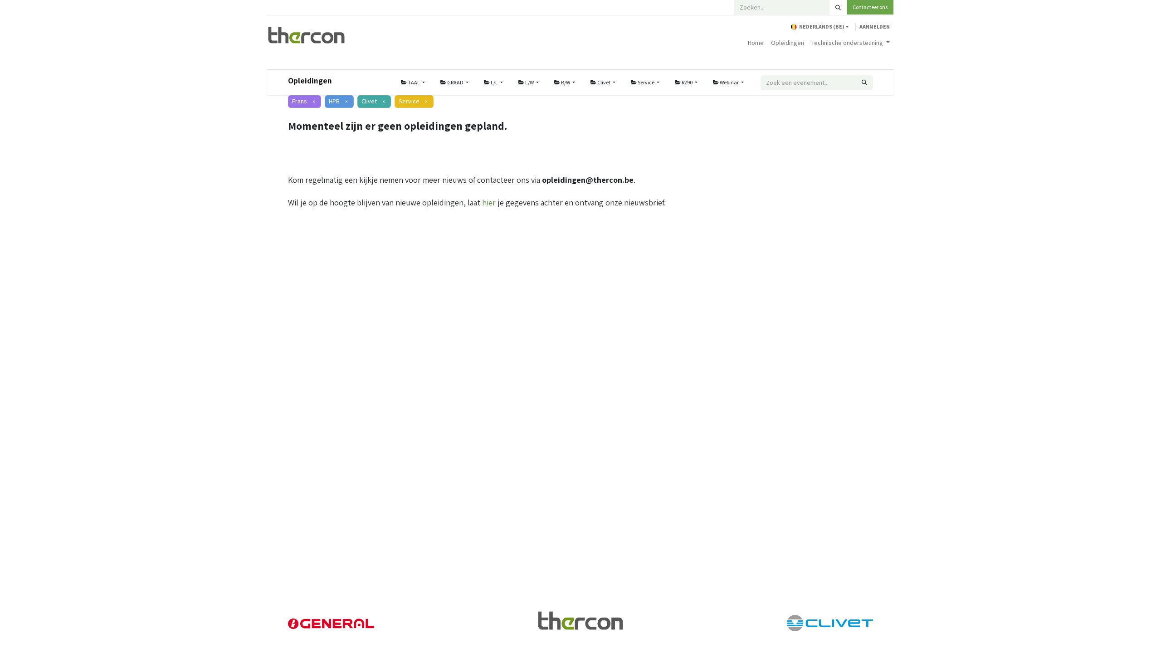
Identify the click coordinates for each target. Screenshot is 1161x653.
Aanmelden (874, 26)
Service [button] (646, 82)
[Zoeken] (838, 7)
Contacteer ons (870, 7)
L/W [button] (529, 82)
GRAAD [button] (455, 82)
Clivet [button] (603, 82)
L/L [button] (494, 82)
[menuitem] (755, 42)
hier (489, 202)
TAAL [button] (414, 82)
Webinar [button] (729, 82)
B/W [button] (565, 82)
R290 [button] (687, 82)
